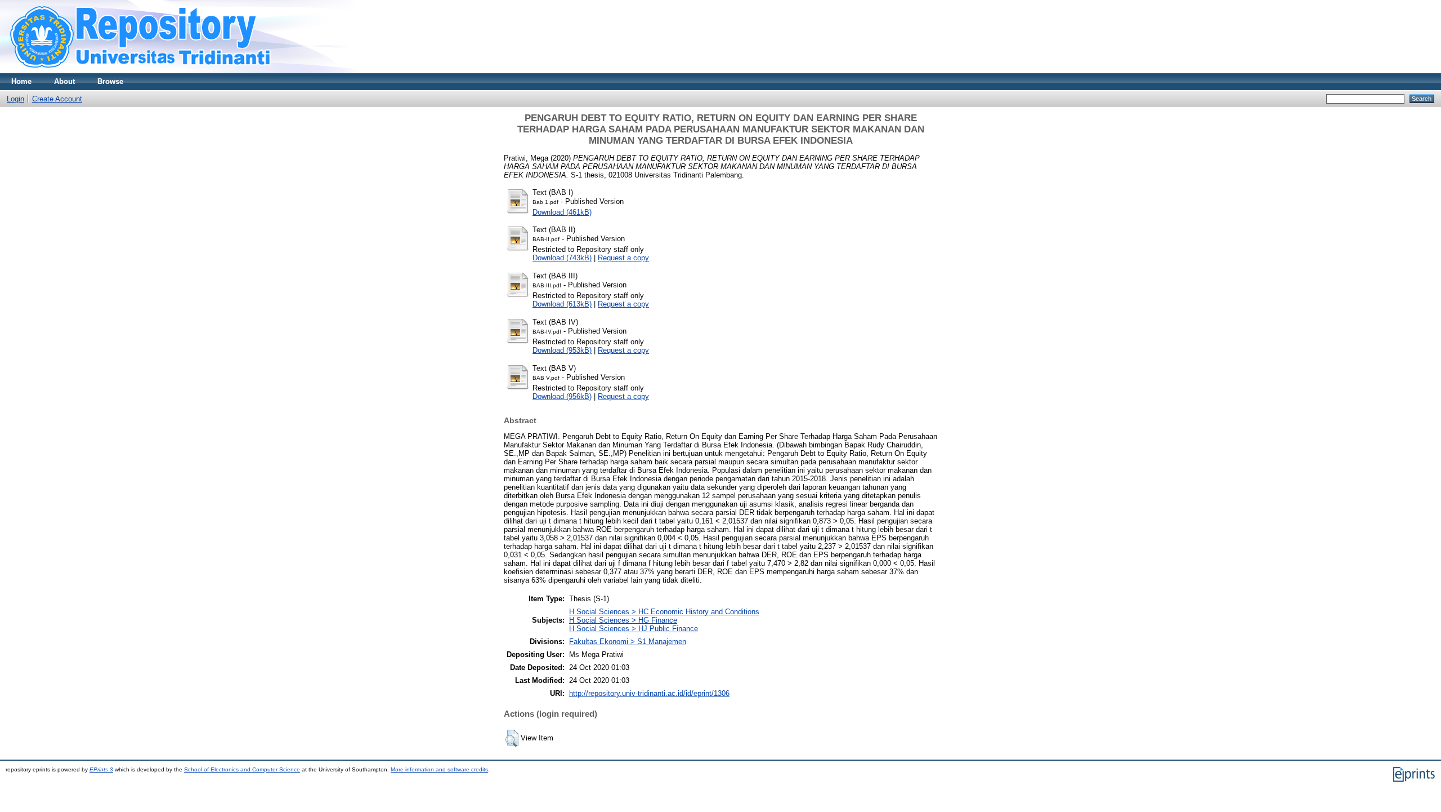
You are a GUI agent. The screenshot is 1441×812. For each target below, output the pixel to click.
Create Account (57, 99)
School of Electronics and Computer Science (242, 769)
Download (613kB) (562, 304)
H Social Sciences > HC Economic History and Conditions (664, 611)
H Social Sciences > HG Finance (623, 620)
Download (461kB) (562, 212)
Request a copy (623, 258)
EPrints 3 (101, 769)
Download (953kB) (562, 350)
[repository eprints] (173, 70)
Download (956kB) (562, 396)
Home (21, 81)
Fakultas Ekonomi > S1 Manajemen (627, 641)
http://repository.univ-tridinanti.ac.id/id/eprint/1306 (649, 693)
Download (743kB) (562, 258)
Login (15, 99)
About (64, 81)
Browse (110, 81)
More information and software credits (439, 769)
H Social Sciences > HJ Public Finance (633, 628)
